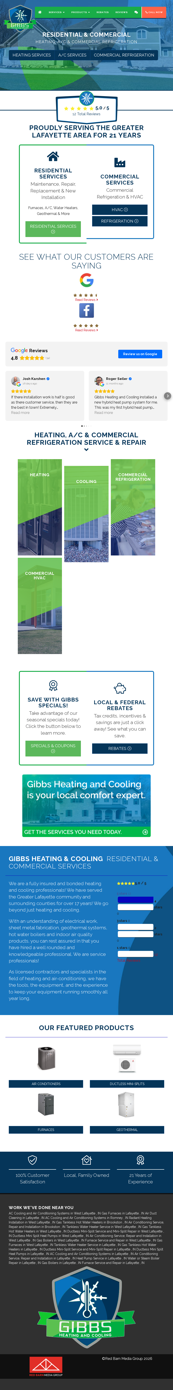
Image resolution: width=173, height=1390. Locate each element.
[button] (5, 395)
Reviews (122, 12)
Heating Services (32, 55)
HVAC (118, 209)
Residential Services (53, 226)
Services (55, 12)
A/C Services (72, 55)
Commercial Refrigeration (124, 55)
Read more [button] (20, 413)
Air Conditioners (46, 1084)
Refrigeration (117, 221)
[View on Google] (15, 381)
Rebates (103, 12)
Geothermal (127, 1130)
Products (79, 12)
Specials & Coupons (53, 745)
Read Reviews (85, 300)
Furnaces (46, 1130)
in (55, 1213)
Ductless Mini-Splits (127, 1084)
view (40, 507)
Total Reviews (86, 114)
